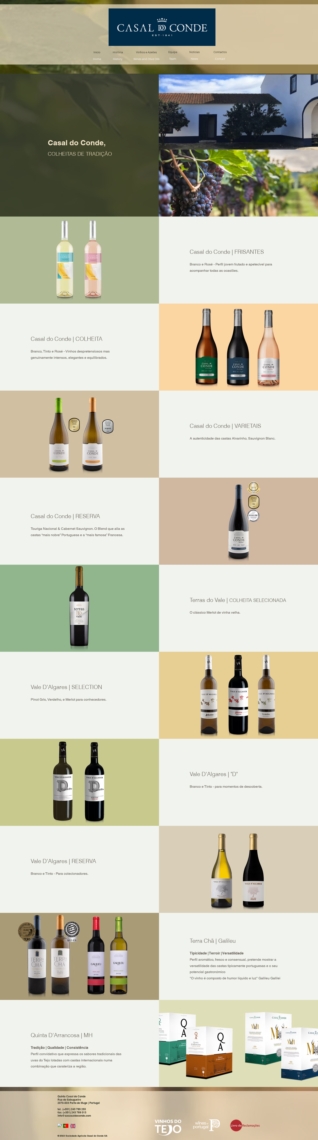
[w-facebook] (60, 1126)
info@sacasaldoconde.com (74, 1115)
